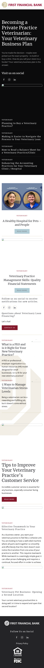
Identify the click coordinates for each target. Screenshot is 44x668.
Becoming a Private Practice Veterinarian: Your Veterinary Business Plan (19, 33)
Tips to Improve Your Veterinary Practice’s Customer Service (20, 472)
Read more (22, 231)
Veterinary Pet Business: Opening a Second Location (22, 593)
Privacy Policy (22, 643)
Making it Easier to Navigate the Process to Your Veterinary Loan (21, 138)
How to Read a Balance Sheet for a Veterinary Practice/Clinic (21, 151)
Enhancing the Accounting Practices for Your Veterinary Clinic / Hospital (19, 166)
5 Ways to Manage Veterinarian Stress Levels (15, 388)
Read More (9, 499)
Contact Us (9, 328)
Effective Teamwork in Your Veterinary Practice (18, 528)
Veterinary (7, 120)
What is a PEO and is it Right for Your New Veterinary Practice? (14, 350)
